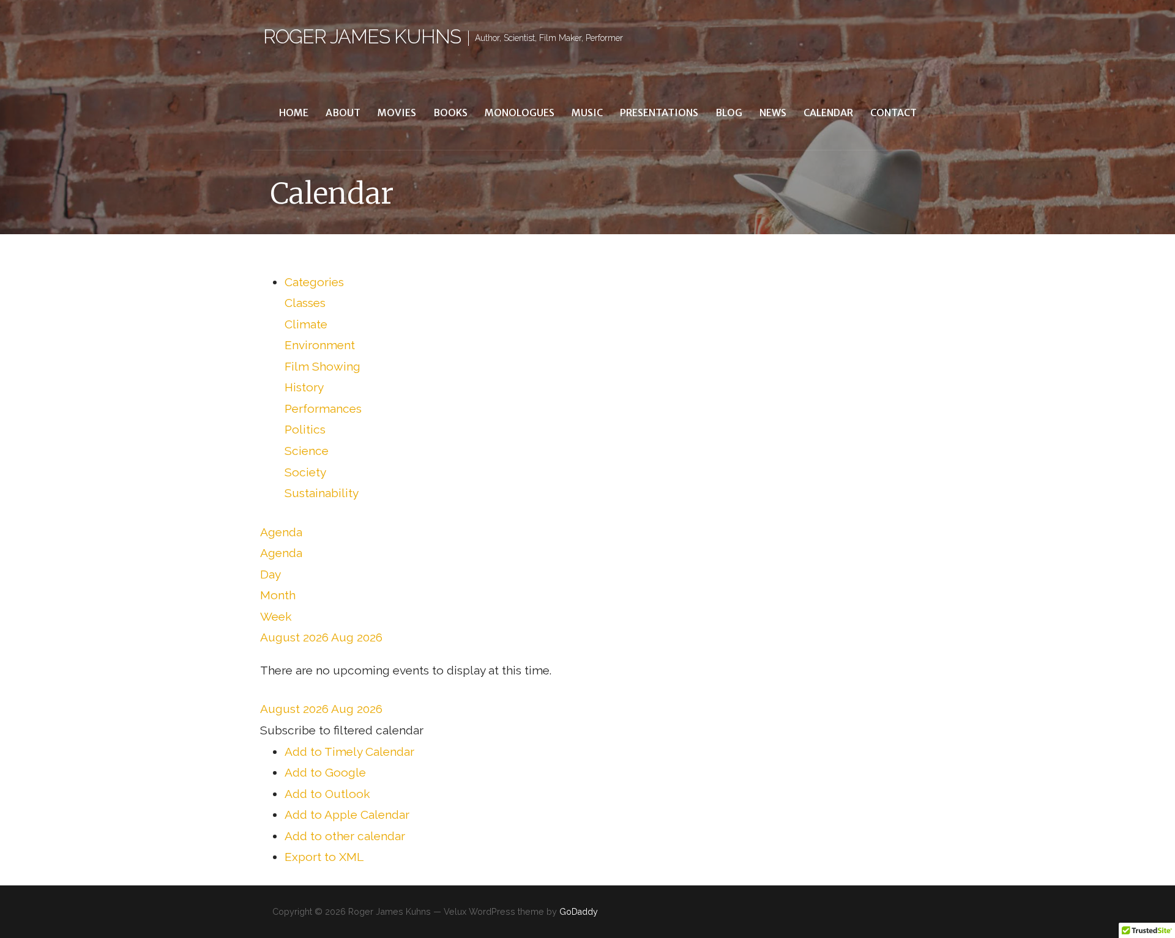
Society (305, 472)
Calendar (828, 112)
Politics (305, 429)
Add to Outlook (327, 793)
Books (450, 112)
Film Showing (322, 366)
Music (587, 112)
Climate (306, 324)
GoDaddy (578, 912)
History (304, 387)
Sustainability (322, 493)
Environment (320, 345)
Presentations (659, 112)
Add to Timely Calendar (349, 751)
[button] (341, 730)
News (772, 112)
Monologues (519, 112)
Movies (397, 112)
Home (293, 112)
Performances (323, 408)
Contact (893, 112)
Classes (305, 302)
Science (307, 450)
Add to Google (325, 772)
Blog (728, 112)
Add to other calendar (345, 836)
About (343, 112)
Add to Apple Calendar (347, 814)
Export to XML (324, 856)
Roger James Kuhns (362, 36)
